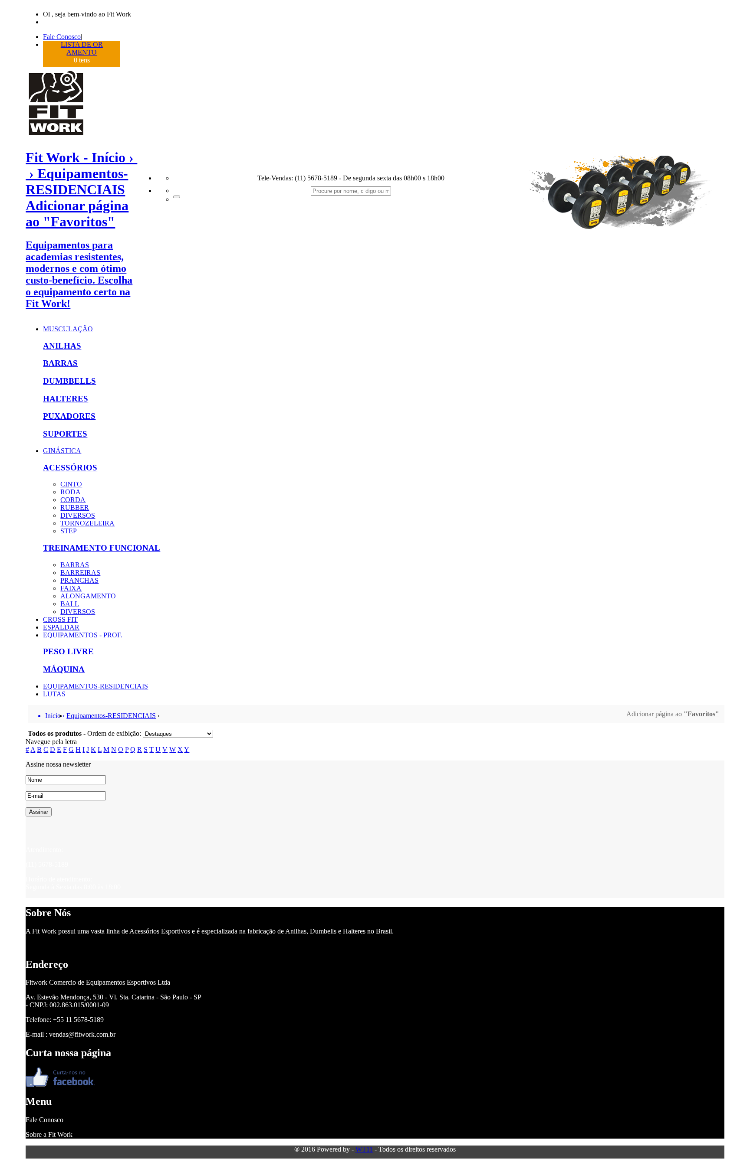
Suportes (65, 433)
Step (68, 531)
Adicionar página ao (672, 714)
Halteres (65, 398)
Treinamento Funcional (101, 547)
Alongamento (88, 596)
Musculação (68, 329)
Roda (70, 492)
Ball (69, 603)
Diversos (77, 515)
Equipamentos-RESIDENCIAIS (95, 686)
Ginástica (62, 450)
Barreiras (80, 572)
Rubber (74, 507)
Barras (60, 363)
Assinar (38, 812)
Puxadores (69, 416)
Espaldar (61, 627)
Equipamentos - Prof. (82, 635)
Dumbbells (69, 380)
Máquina (64, 669)
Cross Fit (60, 619)
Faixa (71, 588)
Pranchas (79, 580)
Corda (73, 499)
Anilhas (62, 345)
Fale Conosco (62, 36)
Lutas (54, 694)
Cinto (71, 484)
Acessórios (70, 467)
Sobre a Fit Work (49, 1134)
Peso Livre (68, 651)
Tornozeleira (87, 523)
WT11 (364, 1149)
